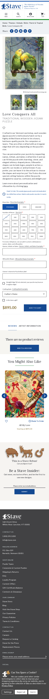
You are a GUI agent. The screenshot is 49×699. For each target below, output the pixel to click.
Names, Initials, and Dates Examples (31, 246)
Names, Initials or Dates (23, 244)
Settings (8, 692)
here (26, 186)
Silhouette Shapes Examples (24, 259)
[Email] (16, 31)
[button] (18, 15)
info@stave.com (9, 540)
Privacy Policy (7, 685)
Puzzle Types (8, 564)
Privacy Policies (9, 617)
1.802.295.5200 (9, 536)
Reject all (21, 692)
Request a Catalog (10, 639)
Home (5, 23)
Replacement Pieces (11, 647)
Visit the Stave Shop (11, 609)
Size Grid (19, 212)
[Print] (20, 31)
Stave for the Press (11, 643)
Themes (12, 23)
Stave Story (7, 601)
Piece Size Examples (17, 202)
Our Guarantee (9, 613)
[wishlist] (4, 128)
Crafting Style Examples (20, 289)
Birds (26, 23)
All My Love (24, 425)
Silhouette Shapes (19, 259)
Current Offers (9, 584)
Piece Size (14, 202)
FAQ (4, 576)
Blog (4, 605)
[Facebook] (11, 31)
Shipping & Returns (11, 572)
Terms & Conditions (11, 621)
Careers (6, 635)
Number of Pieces (13, 212)
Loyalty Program (9, 580)
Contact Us (7, 631)
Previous (4, 395)
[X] (25, 31)
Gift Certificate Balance (13, 588)
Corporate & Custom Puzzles (15, 568)
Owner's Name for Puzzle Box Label (15, 271)
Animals (19, 23)
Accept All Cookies (33, 692)
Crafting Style (15, 289)
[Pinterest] (30, 31)
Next (44, 395)
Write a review (24, 348)
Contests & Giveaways (12, 592)
